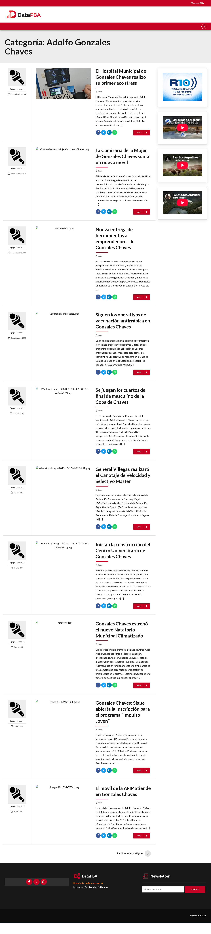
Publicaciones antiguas (130, 853)
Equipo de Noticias (17, 89)
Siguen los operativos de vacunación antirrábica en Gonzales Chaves (123, 320)
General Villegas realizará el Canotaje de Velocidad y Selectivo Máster (123, 475)
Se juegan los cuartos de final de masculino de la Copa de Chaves (120, 396)
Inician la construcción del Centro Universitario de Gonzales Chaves (123, 550)
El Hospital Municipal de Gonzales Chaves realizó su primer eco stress (121, 77)
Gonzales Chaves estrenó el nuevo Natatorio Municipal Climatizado (122, 629)
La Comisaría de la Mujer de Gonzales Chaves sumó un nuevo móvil (122, 156)
